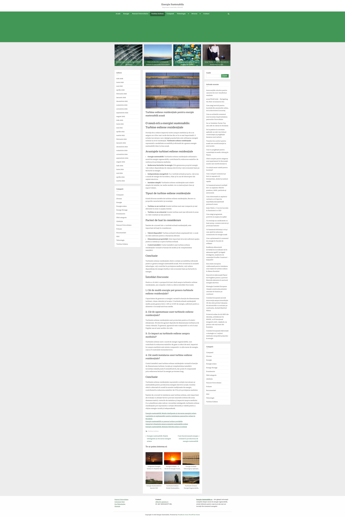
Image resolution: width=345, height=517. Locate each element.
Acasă (118, 14)
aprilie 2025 (120, 131)
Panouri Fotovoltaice (140, 14)
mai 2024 (119, 173)
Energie (126, 14)
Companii (170, 14)
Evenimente (120, 214)
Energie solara (121, 206)
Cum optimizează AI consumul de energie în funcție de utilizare (217, 240)
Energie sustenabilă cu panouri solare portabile (164, 421)
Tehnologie (181, 14)
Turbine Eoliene (157, 14)
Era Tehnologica (120, 504)
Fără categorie (121, 217)
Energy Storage (121, 210)
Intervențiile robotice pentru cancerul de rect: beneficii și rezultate (216, 92)
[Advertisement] (172, 29)
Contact (206, 14)
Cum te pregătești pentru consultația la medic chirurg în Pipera (217, 152)
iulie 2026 (119, 78)
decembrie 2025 (122, 101)
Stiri (117, 236)
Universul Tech (120, 502)
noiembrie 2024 (121, 150)
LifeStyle (119, 221)
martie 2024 (120, 181)
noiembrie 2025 (121, 105)
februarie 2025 (121, 139)
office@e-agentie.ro (161, 502)
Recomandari (121, 233)
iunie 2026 (120, 82)
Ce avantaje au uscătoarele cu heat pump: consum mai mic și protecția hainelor (217, 223)
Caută (208, 73)
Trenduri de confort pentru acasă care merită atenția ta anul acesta (216, 143)
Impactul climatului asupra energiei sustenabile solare (167, 424)
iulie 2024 (119, 165)
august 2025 (120, 116)
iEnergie (117, 506)
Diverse (194, 14)
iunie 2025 (120, 124)
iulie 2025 (119, 120)
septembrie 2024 (122, 158)
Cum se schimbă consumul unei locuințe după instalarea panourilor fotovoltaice (216, 116)
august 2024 (120, 162)
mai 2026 (119, 86)
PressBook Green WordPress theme (189, 514)
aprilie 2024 (120, 177)
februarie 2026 (121, 94)
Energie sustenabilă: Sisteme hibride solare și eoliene (166, 427)
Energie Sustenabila (172, 4)
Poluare (119, 229)
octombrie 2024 (121, 154)
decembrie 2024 (122, 147)
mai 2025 (119, 128)
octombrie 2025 (121, 109)
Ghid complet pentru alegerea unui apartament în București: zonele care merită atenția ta (217, 161)
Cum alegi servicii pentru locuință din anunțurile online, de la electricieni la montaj (217, 108)
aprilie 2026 (120, 90)
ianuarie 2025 (121, 143)
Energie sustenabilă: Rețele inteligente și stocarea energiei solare (171, 413)
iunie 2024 (120, 169)
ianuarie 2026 (121, 97)
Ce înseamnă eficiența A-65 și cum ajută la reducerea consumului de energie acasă (216, 232)
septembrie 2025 (122, 113)
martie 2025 (120, 135)
